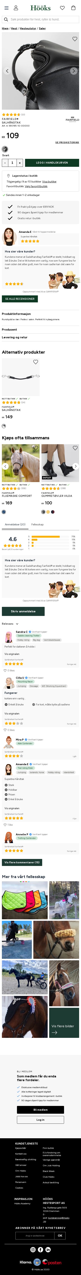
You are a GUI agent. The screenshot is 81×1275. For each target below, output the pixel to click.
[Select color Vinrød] (53, 512)
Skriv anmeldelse (23, 611)
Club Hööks (48, 1177)
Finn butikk (48, 1148)
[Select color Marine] (4, 512)
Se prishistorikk (67, 142)
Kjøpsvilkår (20, 1148)
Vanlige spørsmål (51, 1160)
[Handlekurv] (73, 7)
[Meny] (6, 8)
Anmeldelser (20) (15, 524)
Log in (40, 1119)
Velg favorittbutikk (36, 186)
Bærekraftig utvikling (25, 1159)
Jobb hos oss (21, 1176)
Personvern (20, 1182)
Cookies (19, 1187)
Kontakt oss (20, 1153)
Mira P (20, 739)
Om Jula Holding (51, 1165)
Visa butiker (49, 181)
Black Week (48, 1171)
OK (60, 1235)
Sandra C (22, 632)
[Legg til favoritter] (75, 38)
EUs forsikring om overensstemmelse (52, 1154)
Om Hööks (20, 1170)
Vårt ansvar (20, 1165)
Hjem (5, 28)
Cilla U (20, 677)
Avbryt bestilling (51, 1182)
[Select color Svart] (5, 149)
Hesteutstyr (28, 28)
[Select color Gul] (48, 512)
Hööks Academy (22, 1203)
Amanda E (25, 232)
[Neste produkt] (75, 466)
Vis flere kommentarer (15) (22, 862)
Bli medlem (41, 1109)
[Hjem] (40, 7)
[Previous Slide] (7, 71)
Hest (14, 28)
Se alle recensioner (19, 299)
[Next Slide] (74, 71)
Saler (42, 28)
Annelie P (22, 834)
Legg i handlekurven (52, 162)
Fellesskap (37, 524)
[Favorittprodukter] (62, 7)
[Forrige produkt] (5, 466)
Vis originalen (12, 654)
